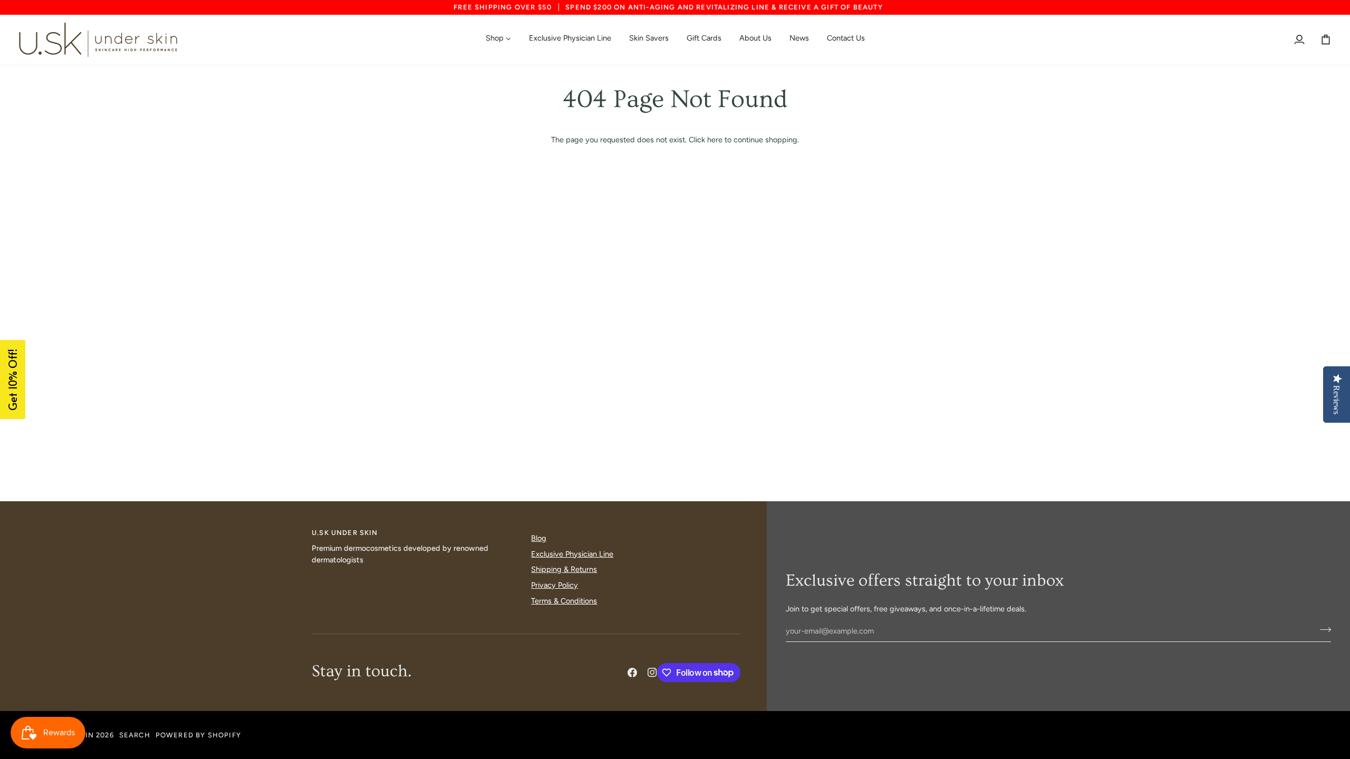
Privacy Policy (554, 585)
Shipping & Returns (564, 569)
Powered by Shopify (198, 735)
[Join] (1322, 629)
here (714, 139)
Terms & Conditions (564, 601)
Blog (538, 538)
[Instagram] (652, 672)
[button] (635, 530)
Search (134, 735)
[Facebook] (632, 672)
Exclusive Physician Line (572, 554)
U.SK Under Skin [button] (345, 533)
